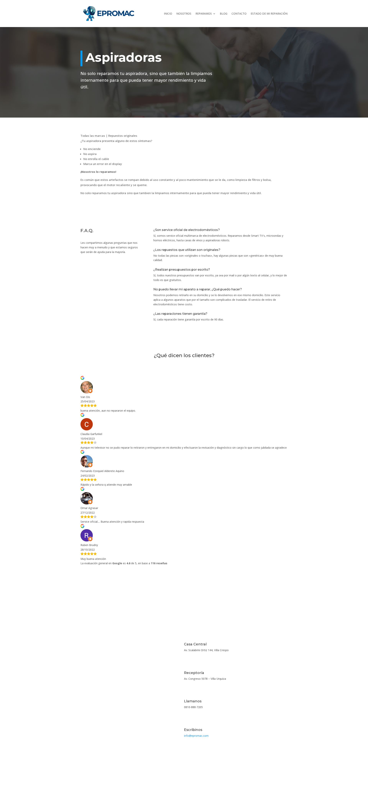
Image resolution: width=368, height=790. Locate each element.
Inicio (168, 13)
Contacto (239, 13)
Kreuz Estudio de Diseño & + (269, 772)
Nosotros (183, 13)
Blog (223, 13)
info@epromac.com (196, 735)
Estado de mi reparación (269, 13)
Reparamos (204, 13)
